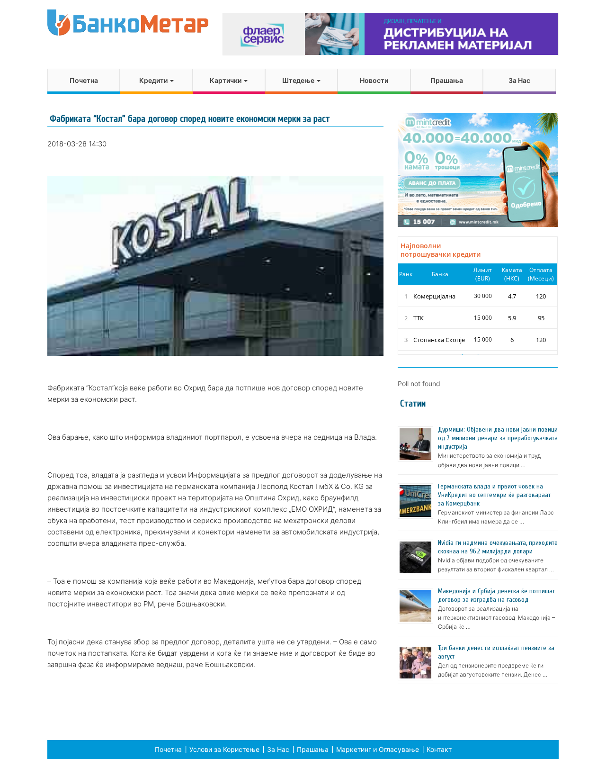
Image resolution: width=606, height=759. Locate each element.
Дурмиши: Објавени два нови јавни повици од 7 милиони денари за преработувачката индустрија (498, 438)
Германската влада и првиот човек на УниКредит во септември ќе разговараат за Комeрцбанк (494, 494)
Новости (374, 80)
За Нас (519, 80)
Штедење (299, 80)
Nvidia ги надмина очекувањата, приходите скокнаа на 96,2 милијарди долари (498, 547)
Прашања (446, 80)
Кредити (154, 80)
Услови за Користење (224, 749)
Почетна (84, 80)
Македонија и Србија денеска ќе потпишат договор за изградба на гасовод (496, 595)
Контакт (439, 749)
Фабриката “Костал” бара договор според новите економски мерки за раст (190, 118)
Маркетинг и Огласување (377, 749)
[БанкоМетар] (127, 22)
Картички (226, 80)
